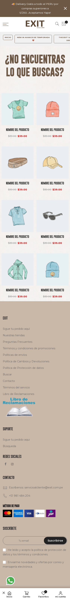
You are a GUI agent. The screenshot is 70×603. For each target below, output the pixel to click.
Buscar (7, 374)
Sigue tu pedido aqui (16, 439)
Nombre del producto (17, 130)
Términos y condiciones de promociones (29, 348)
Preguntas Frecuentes (17, 342)
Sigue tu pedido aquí (16, 328)
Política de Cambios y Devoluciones (26, 361)
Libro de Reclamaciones (18, 394)
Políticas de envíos (15, 355)
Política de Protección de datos (23, 368)
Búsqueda (9, 446)
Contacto (9, 381)
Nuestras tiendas (14, 335)
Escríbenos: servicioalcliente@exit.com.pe (36, 487)
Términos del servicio (16, 387)
